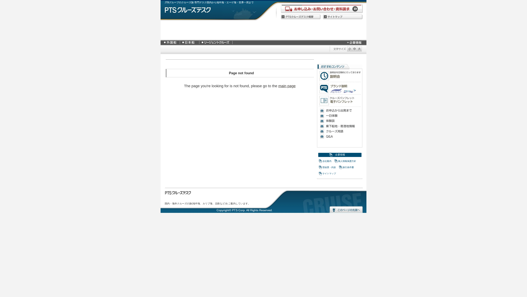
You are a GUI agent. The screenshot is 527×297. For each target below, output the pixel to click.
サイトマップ (329, 173)
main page (287, 86)
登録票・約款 (329, 167)
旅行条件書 (348, 167)
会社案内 (326, 161)
